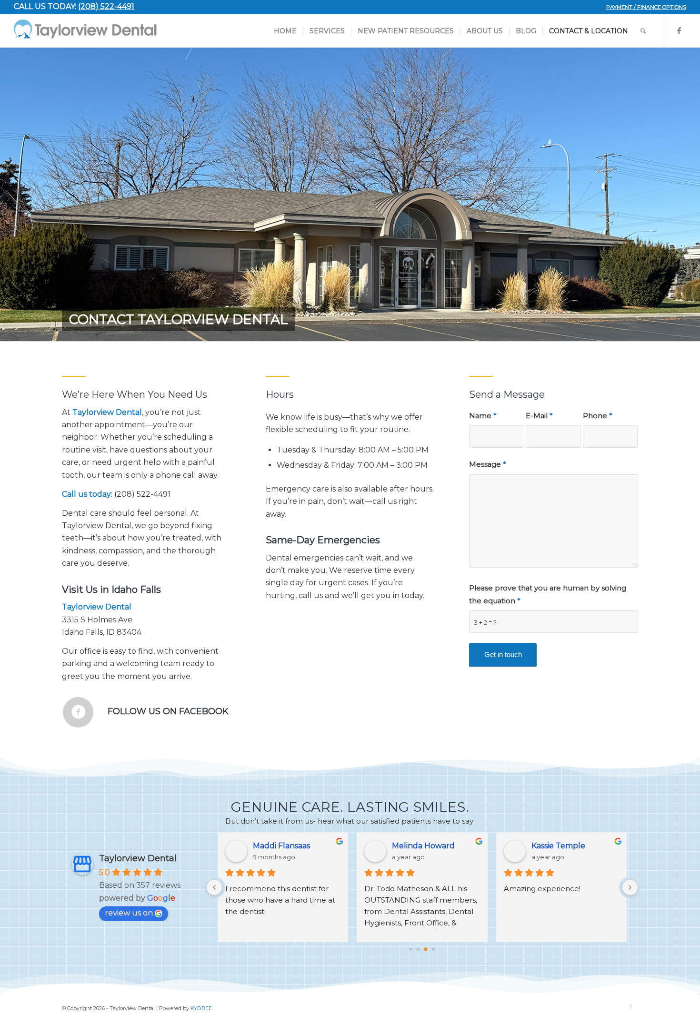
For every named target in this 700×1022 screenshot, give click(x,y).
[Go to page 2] (426, 949)
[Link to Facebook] (679, 30)
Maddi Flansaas (281, 845)
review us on (129, 912)
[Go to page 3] (433, 949)
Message (487, 464)
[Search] (643, 31)
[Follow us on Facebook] (78, 712)
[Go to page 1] (418, 949)
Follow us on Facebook (168, 711)
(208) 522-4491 (106, 6)
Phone (597, 416)
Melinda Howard (423, 845)
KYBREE (201, 1008)
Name (482, 416)
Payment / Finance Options (646, 7)
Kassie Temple (558, 845)
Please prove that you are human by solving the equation (547, 594)
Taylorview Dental (138, 858)
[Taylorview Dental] (85, 31)
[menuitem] (643, 7)
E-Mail (539, 416)
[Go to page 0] (410, 949)
